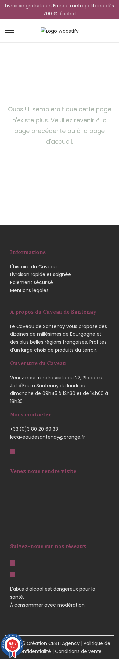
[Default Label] (12, 451)
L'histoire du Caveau (33, 266)
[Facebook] (12, 562)
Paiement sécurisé (31, 282)
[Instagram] (12, 574)
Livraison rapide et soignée (40, 274)
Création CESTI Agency (53, 643)
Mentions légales (29, 290)
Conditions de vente (78, 651)
